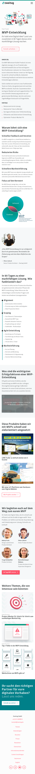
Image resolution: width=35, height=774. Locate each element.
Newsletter (17, 742)
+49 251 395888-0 (17, 719)
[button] (31, 3)
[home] (8, 3)
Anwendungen (17, 731)
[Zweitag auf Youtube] (19, 767)
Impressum (17, 758)
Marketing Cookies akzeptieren (18, 404)
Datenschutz (17, 746)
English (17, 762)
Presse (17, 738)
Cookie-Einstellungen (17, 754)
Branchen (17, 735)
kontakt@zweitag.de (17, 722)
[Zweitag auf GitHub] (24, 767)
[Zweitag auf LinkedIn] (11, 767)
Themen (17, 727)
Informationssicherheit (17, 750)
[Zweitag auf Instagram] (15, 767)
